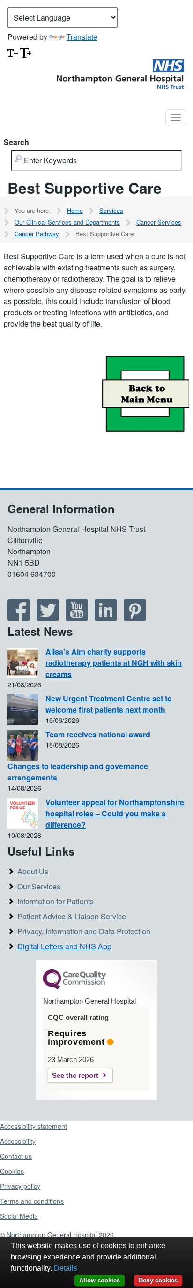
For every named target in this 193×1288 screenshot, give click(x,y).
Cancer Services (158, 222)
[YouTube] (77, 617)
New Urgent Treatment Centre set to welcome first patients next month (108, 704)
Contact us (16, 1156)
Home (75, 210)
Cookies (12, 1171)
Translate (82, 36)
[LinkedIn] (106, 617)
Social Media (19, 1216)
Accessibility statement (33, 1126)
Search (16, 142)
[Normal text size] (12, 51)
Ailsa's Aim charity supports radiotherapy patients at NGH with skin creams (113, 662)
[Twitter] (48, 617)
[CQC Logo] (74, 986)
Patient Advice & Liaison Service (71, 916)
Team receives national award (97, 734)
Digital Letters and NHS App (64, 946)
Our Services (38, 886)
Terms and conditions (32, 1201)
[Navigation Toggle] (175, 117)
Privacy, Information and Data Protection (83, 931)
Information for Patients (55, 901)
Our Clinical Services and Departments (67, 222)
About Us (32, 871)
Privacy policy (20, 1186)
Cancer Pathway (37, 233)
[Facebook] (18, 617)
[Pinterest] (135, 617)
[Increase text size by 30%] (25, 51)
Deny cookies (158, 1280)
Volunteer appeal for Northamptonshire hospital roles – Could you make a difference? (114, 813)
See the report (75, 1075)
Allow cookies (99, 1280)
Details (65, 1268)
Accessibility (18, 1141)
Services (111, 210)
